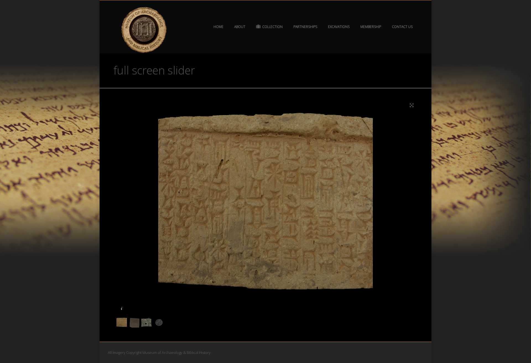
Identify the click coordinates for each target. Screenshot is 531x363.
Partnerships (305, 26)
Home (218, 26)
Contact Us (402, 26)
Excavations (339, 26)
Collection (272, 26)
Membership (370, 26)
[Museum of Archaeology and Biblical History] (144, 30)
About (239, 26)
